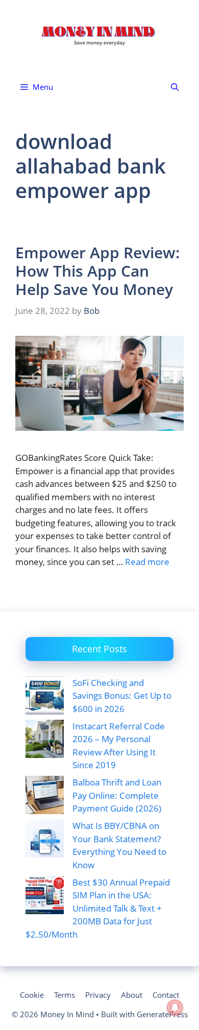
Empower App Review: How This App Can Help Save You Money (97, 271)
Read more (147, 562)
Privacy (98, 995)
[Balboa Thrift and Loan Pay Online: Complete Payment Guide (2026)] (45, 797)
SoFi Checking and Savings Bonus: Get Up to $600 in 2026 (121, 696)
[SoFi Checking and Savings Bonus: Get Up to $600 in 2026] (45, 697)
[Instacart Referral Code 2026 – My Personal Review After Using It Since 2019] (45, 741)
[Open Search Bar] (175, 87)
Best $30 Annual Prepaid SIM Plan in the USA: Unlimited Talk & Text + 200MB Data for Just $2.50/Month (98, 908)
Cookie (32, 995)
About (131, 995)
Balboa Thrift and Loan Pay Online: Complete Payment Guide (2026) (116, 795)
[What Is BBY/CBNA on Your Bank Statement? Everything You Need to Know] (45, 840)
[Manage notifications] (175, 1007)
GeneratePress (162, 1014)
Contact (166, 995)
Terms (64, 995)
